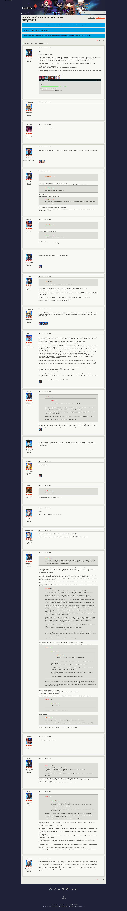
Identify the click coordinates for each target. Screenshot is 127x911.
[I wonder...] (29, 110)
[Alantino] (55, 77)
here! (47, 30)
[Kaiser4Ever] (43, 77)
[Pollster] (29, 56)
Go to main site (7, 0)
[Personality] (31, 56)
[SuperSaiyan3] (59, 77)
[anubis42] (29, 52)
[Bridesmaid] (29, 151)
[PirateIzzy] (29, 466)
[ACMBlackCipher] (29, 443)
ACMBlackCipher (29, 439)
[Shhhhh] (29, 133)
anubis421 (29, 553)
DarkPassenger (29, 530)
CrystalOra (29, 858)
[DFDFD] (29, 257)
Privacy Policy (64, 904)
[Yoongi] (43, 161)
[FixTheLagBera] (29, 107)
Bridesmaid (29, 147)
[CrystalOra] (29, 863)
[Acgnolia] (29, 490)
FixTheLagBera (29, 102)
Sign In (92, 17)
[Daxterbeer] (40, 77)
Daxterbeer (29, 124)
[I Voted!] (27, 56)
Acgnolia (29, 485)
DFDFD (29, 252)
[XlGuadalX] (40, 161)
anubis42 (28, 48)
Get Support (54, 904)
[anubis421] (29, 557)
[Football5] (49, 77)
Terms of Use (73, 904)
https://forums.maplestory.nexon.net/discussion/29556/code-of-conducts (72, 35)
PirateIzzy (28, 461)
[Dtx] (29, 512)
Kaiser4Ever (29, 219)
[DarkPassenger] (29, 535)
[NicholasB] (46, 77)
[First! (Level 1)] (31, 110)
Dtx (29, 508)
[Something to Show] (27, 133)
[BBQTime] (52, 77)
